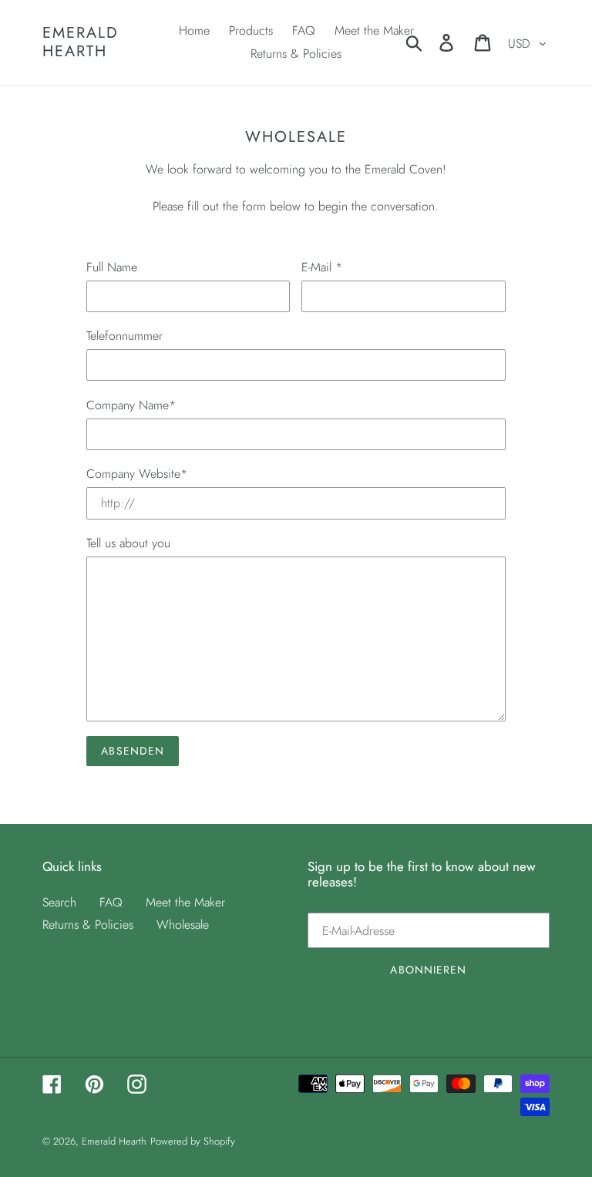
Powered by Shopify (192, 1141)
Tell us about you (128, 543)
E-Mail (321, 267)
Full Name (111, 267)
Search (59, 902)
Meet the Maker (185, 902)
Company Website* (136, 474)
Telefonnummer (124, 336)
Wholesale (182, 924)
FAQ (111, 902)
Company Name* (131, 405)
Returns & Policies (87, 924)
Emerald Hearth (80, 42)
